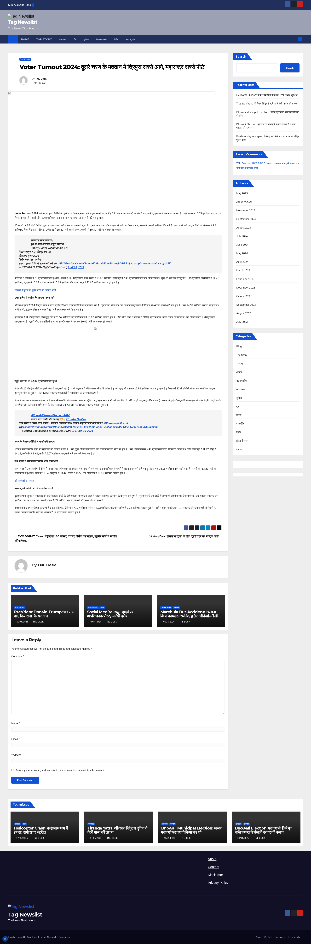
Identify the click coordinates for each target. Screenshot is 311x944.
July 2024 (242, 236)
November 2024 (245, 210)
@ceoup (27, 427)
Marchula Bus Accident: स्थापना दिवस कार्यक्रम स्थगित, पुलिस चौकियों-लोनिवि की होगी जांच (189, 616)
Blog (239, 346)
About (212, 859)
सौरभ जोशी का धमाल (24, 480)
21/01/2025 (170, 838)
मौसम (239, 415)
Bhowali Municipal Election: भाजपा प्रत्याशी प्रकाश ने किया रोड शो (191, 830)
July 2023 (242, 322)
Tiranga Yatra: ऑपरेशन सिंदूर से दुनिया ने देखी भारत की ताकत (267, 103)
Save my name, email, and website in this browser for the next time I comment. (60, 770)
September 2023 (246, 304)
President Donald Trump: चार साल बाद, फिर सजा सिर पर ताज (44, 614)
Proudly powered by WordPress (23, 937)
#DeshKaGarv (73, 263)
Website (16, 754)
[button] (294, 39)
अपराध (102, 608)
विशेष (116, 39)
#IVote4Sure (109, 263)
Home (25, 39)
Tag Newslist (22, 22)
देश (75, 39)
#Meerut (123, 423)
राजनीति (240, 423)
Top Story (44, 39)
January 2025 (244, 202)
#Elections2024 (79, 427)
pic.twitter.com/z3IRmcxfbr (142, 427)
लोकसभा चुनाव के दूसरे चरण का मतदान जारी (35, 290)
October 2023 (244, 296)
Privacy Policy (218, 882)
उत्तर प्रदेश (130, 39)
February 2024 (245, 279)
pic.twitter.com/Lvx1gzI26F (154, 263)
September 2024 (246, 219)
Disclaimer (215, 875)
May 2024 (242, 253)
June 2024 (242, 244)
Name (15, 723)
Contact (213, 867)
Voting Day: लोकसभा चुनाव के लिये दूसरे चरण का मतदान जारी (184, 536)
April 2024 (242, 262)
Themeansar (64, 937)
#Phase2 (36, 415)
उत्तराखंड (63, 39)
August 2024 (243, 227)
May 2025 (242, 193)
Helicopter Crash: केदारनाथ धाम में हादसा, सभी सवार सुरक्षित (267, 95)
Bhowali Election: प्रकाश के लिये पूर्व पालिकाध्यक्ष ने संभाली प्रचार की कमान (263, 830)
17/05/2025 (22, 838)
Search (241, 56)
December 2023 (245, 287)
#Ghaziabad (111, 423)
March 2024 (243, 270)
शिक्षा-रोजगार (101, 39)
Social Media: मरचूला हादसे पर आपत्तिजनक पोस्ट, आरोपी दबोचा (110, 614)
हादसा (239, 449)
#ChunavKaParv (92, 263)
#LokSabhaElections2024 (104, 427)
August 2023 (243, 313)
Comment (17, 656)
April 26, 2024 (76, 267)
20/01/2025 (243, 838)
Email (15, 739)
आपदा (239, 372)
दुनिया (86, 39)
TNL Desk (40, 78)
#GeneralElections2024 (55, 415)
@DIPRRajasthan (127, 263)
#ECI (61, 263)
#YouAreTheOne (76, 419)
